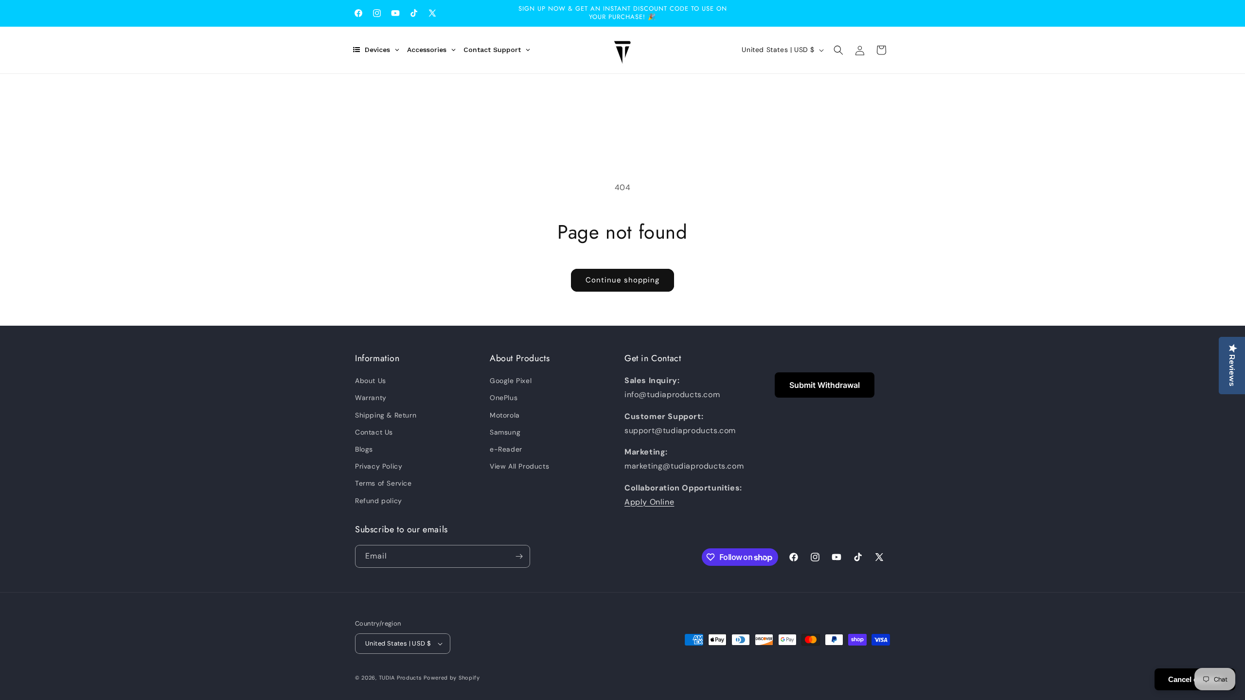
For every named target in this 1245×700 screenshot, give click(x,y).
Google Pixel (511, 380)
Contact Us (374, 432)
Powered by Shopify (452, 677)
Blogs (364, 449)
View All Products (519, 466)
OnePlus (503, 397)
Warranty (371, 397)
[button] (838, 50)
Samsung (505, 432)
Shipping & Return (385, 415)
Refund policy (378, 500)
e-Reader (506, 449)
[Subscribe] (519, 556)
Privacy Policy (378, 466)
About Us (370, 380)
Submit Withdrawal (824, 385)
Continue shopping (622, 280)
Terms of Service (383, 483)
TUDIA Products (400, 677)
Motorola (505, 415)
